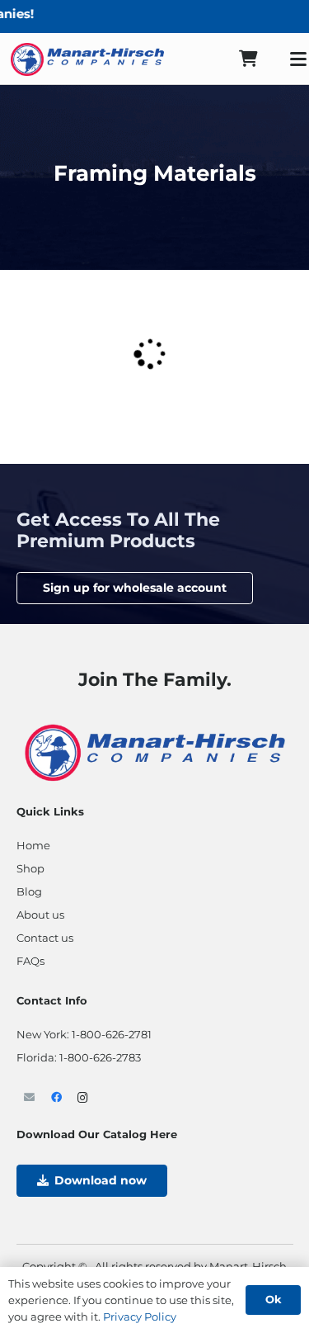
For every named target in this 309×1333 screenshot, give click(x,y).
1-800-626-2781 (112, 1034)
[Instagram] (83, 1098)
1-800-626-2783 (100, 1057)
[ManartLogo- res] (154, 751)
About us (40, 914)
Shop (30, 868)
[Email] (30, 1098)
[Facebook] (56, 1098)
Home (33, 845)
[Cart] (248, 59)
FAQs (30, 960)
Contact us (44, 937)
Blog (29, 891)
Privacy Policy (139, 1316)
